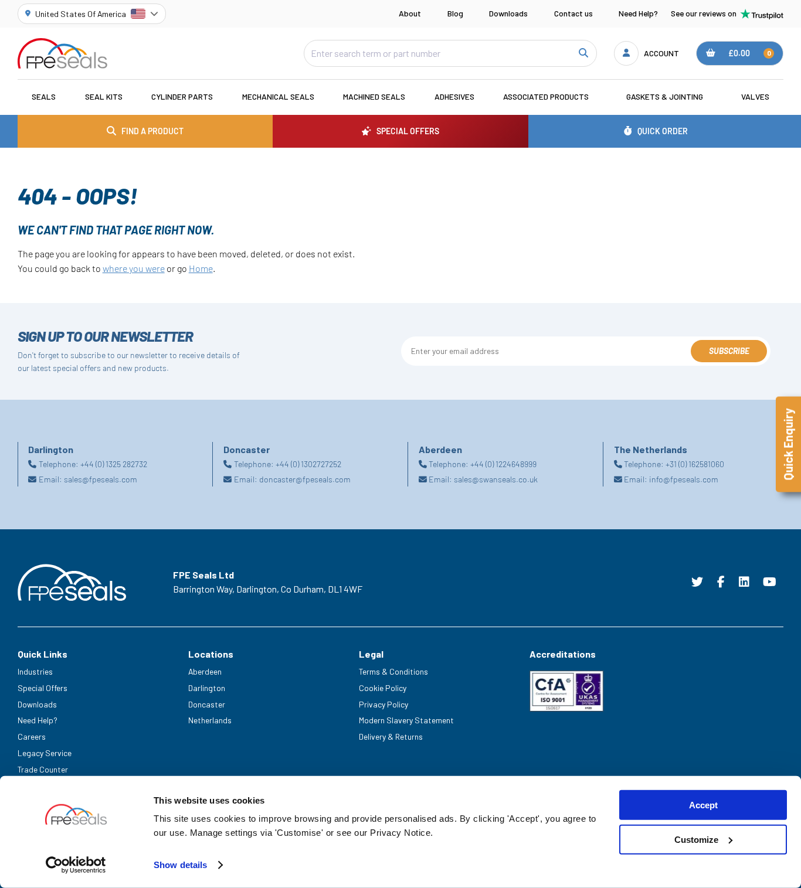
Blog (455, 13)
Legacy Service (45, 753)
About (410, 13)
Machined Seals (374, 96)
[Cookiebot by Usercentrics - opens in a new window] (76, 865)
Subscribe (729, 351)
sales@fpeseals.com (100, 479)
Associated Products (546, 96)
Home (201, 268)
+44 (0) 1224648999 (503, 464)
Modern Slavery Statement (406, 720)
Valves (755, 96)
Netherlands (210, 720)
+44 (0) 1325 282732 (113, 464)
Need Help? (638, 13)
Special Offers (42, 688)
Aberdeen (205, 671)
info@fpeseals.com (683, 479)
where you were (134, 268)
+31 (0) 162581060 (695, 464)
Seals (44, 96)
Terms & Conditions (393, 671)
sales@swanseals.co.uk (496, 479)
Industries (35, 671)
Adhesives (454, 96)
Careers (32, 736)
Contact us (573, 13)
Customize (696, 840)
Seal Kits (104, 96)
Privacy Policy (383, 704)
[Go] (582, 53)
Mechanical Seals (278, 96)
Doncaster (206, 704)
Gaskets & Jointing (664, 96)
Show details (180, 865)
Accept (703, 805)
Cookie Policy (382, 688)
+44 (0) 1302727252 (308, 464)
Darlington (206, 688)
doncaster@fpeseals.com (305, 479)
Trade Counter (43, 769)
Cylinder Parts (182, 96)
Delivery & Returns (391, 736)
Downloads (508, 13)
